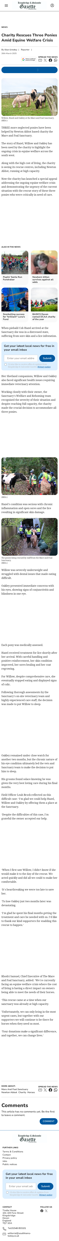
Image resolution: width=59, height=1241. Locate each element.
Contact (7, 1154)
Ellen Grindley (11, 49)
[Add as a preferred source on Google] (28, 59)
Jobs (5, 1161)
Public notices (10, 1164)
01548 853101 (18, 1228)
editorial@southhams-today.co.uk (19, 1234)
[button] (6, 5)
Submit (47, 358)
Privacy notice (44, 367)
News (4, 27)
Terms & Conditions (13, 1151)
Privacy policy (10, 1157)
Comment (48, 1121)
